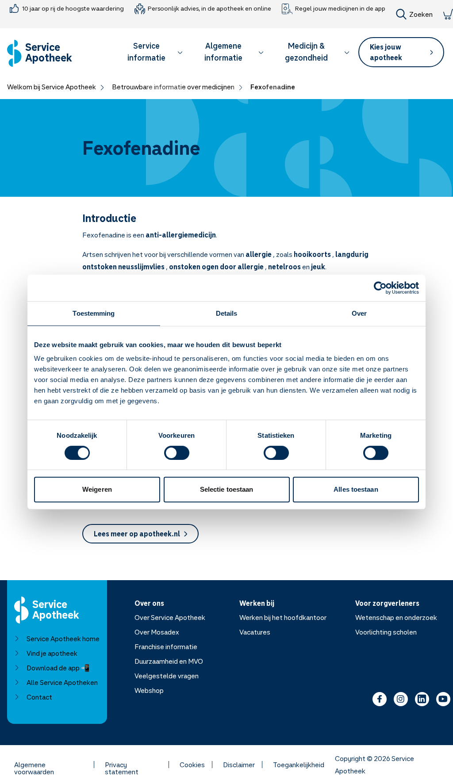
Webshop (149, 690)
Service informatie (146, 51)
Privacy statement (121, 764)
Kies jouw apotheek (386, 52)
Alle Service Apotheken (62, 682)
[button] (150, 53)
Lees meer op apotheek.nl (137, 534)
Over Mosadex (156, 632)
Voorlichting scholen (386, 632)
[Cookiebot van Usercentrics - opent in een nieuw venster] (380, 287)
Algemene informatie (223, 51)
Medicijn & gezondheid (306, 51)
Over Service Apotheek (169, 617)
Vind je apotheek (52, 653)
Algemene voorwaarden (34, 764)
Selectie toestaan (226, 489)
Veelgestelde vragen (166, 676)
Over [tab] (359, 313)
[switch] (176, 453)
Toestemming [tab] (94, 313)
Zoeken (421, 14)
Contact (39, 697)
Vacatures (254, 632)
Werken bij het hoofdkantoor (282, 617)
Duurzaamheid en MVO (168, 661)
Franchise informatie (165, 646)
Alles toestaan (356, 489)
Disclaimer (239, 764)
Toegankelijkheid (298, 764)
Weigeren (97, 489)
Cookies (192, 764)
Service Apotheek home (63, 638)
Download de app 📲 (58, 668)
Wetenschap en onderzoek (396, 617)
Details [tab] (227, 313)
